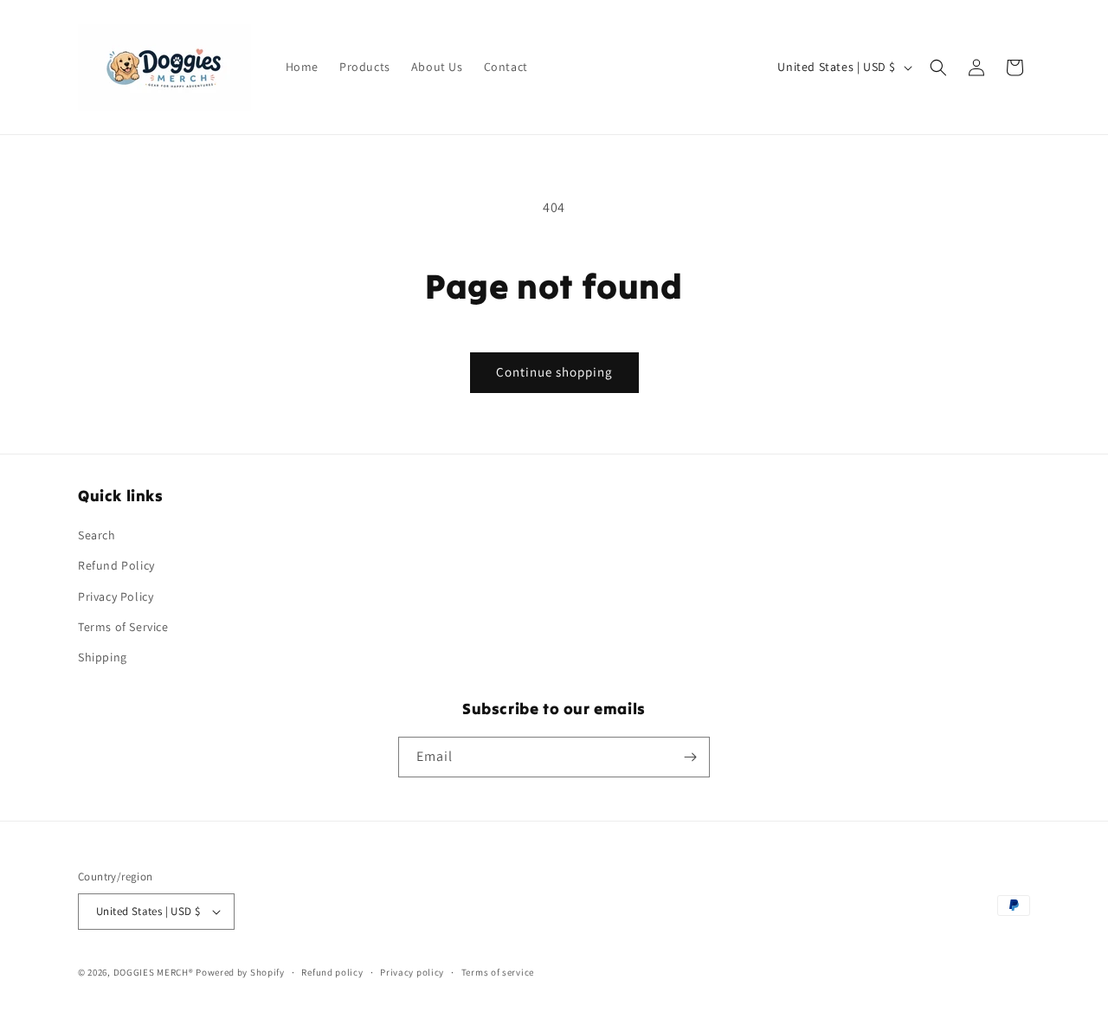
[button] (938, 67)
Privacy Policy (115, 596)
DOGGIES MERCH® (153, 972)
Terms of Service (123, 627)
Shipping (102, 657)
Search (97, 535)
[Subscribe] (690, 757)
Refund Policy (116, 565)
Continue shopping (554, 372)
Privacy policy (412, 972)
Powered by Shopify (240, 972)
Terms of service (497, 972)
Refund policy (332, 972)
